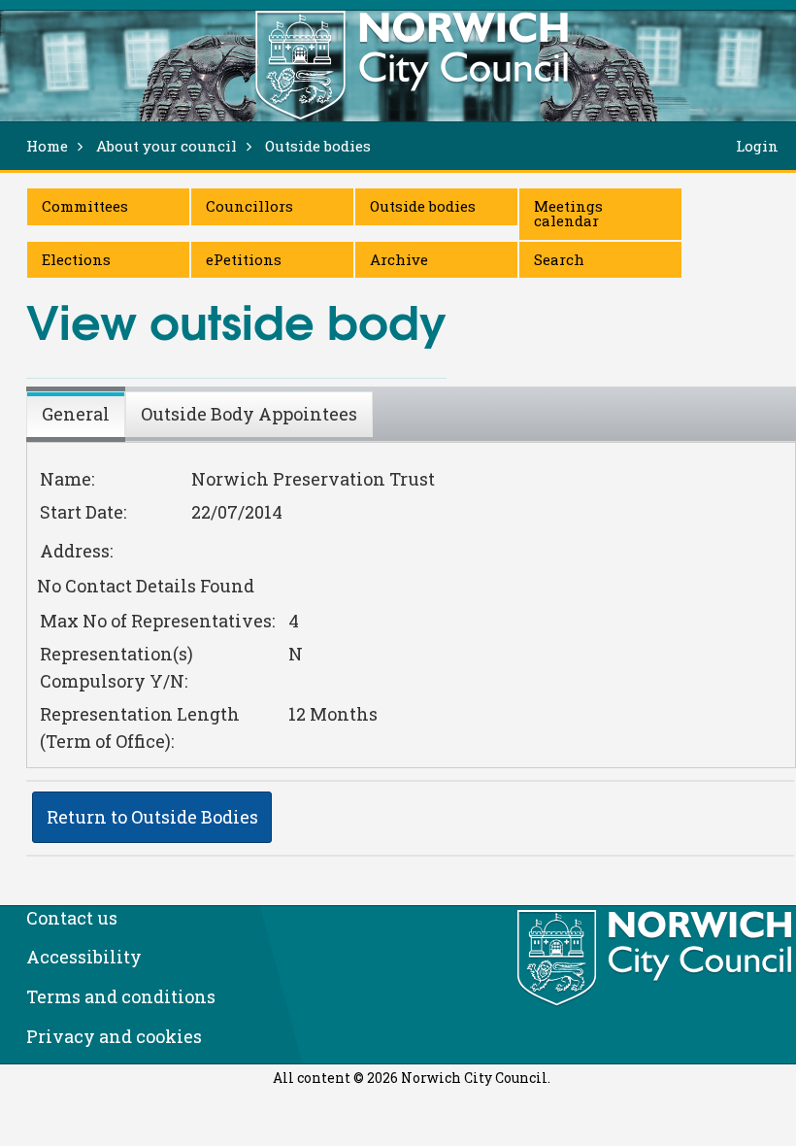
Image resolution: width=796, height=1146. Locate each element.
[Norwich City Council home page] (411, 65)
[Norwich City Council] (656, 958)
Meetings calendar (568, 213)
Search (559, 259)
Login (757, 145)
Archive (399, 259)
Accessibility (84, 956)
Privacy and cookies (114, 1036)
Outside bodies (423, 206)
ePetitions (244, 259)
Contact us (71, 917)
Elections (76, 259)
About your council (166, 145)
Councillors (249, 206)
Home (47, 145)
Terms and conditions (121, 996)
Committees (85, 206)
